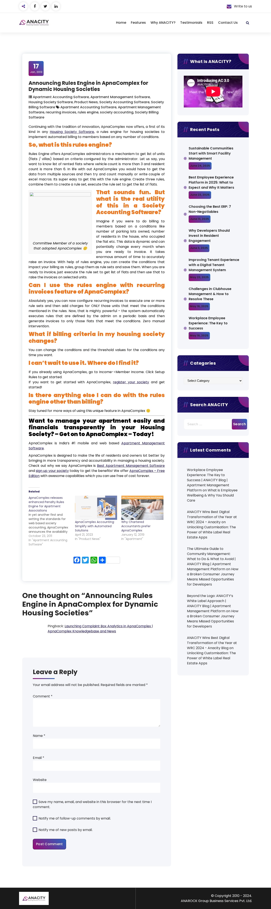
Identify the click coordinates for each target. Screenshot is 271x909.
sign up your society (52, 470)
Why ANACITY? (163, 22)
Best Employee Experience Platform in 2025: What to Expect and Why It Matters (211, 182)
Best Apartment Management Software (131, 465)
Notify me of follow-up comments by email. (75, 818)
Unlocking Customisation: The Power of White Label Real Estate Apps (211, 532)
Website (40, 779)
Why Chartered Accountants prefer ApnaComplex (136, 526)
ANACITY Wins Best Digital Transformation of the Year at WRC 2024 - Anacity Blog (212, 642)
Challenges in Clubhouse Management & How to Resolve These (210, 293)
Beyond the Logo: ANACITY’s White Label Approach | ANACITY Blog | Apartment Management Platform (210, 603)
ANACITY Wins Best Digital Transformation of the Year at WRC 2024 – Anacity (212, 516)
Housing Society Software (51, 102)
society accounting (116, 112)
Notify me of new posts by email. (66, 829)
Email (38, 757)
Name (39, 735)
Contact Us (228, 22)
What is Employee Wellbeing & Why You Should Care (212, 495)
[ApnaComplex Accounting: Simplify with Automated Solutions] (96, 508)
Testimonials (191, 22)
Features (138, 22)
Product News (86, 102)
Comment (43, 696)
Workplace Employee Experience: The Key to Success (208, 323)
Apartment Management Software (120, 97)
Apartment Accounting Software (61, 97)
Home (121, 22)
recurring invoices (61, 112)
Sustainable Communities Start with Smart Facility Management (211, 153)
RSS (210, 22)
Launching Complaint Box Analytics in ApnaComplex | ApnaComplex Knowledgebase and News (100, 629)
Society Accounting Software (124, 102)
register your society (131, 382)
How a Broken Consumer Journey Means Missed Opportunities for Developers (212, 577)
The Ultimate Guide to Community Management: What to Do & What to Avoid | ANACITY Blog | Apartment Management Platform (211, 559)
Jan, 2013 (36, 68)
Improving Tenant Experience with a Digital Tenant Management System (214, 264)
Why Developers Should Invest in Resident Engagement (209, 235)
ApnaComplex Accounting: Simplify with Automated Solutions (95, 526)
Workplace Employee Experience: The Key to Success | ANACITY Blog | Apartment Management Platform (208, 480)
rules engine (88, 112)
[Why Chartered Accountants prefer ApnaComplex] (142, 508)
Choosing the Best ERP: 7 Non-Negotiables (210, 209)
